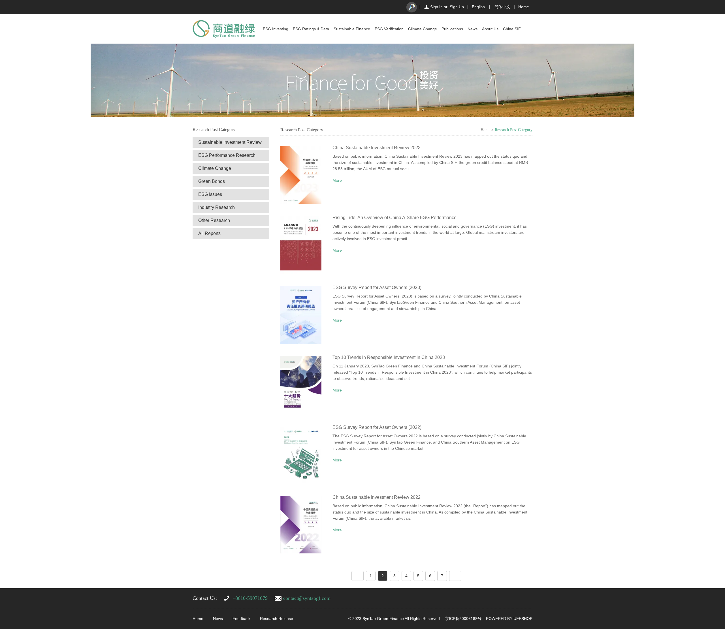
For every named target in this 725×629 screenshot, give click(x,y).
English (478, 7)
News (472, 29)
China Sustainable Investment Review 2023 (376, 147)
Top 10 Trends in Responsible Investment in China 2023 (388, 357)
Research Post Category (513, 130)
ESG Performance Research (226, 155)
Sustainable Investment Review (230, 142)
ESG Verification (389, 29)
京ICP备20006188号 (463, 618)
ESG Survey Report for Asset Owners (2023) (376, 287)
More (337, 180)
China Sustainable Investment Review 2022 (376, 497)
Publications (452, 29)
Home (523, 7)
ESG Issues (210, 194)
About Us (490, 29)
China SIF (512, 29)
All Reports (209, 233)
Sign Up (457, 7)
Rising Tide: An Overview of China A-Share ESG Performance (394, 217)
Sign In (436, 7)
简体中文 (502, 7)
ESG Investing (275, 29)
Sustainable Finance (352, 29)
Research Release (276, 618)
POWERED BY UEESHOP (509, 618)
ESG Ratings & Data (311, 29)
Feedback (241, 618)
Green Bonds (211, 181)
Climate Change (422, 29)
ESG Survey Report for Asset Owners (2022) (376, 427)
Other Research (214, 220)
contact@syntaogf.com (306, 598)
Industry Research (216, 207)
